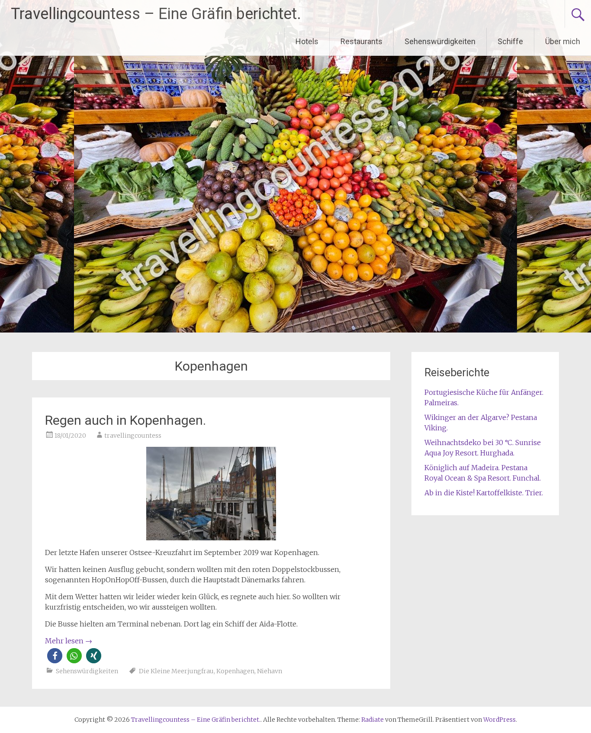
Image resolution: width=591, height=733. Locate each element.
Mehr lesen (68, 640)
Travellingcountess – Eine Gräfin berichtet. (156, 14)
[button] (54, 655)
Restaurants (361, 41)
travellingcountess (132, 435)
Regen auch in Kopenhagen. (125, 420)
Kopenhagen (235, 671)
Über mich (562, 41)
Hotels (307, 41)
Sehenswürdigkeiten (440, 41)
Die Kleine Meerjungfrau (176, 671)
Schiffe (510, 41)
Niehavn (269, 671)
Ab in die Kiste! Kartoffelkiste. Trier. (483, 492)
